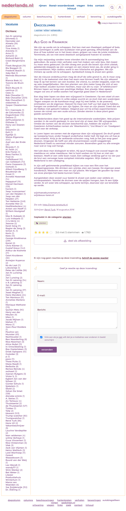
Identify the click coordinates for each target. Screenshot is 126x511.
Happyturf (11, 181)
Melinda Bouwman (16, 75)
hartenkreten (64, 500)
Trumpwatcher (14, 418)
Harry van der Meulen (13, 313)
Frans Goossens (14, 164)
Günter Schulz (13, 383)
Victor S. (10, 376)
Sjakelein (11, 386)
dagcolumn (10, 16)
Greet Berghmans (15, 60)
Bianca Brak (12, 80)
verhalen (79, 500)
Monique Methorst (16, 305)
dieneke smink (14, 396)
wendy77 (11, 467)
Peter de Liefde (14, 270)
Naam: (40, 281)
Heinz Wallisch (14, 450)
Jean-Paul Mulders (16, 327)
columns (28, 500)
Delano (9, 117)
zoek (68, 505)
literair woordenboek (61, 5)
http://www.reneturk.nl (55, 204)
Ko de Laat (11, 265)
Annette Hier (13, 203)
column (27, 16)
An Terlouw (12, 401)
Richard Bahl (13, 58)
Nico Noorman (13, 342)
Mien (8, 317)
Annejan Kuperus (15, 260)
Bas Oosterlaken (15, 349)
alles (46, 30)
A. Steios (10, 398)
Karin (8, 233)
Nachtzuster (12, 337)
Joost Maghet (13, 292)
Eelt (8, 132)
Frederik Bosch (14, 70)
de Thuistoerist (14, 406)
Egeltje (9, 134)
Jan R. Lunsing (14, 273)
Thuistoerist (12, 403)
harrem (9, 189)
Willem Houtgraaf (15, 211)
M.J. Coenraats (13, 110)
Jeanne (10, 223)
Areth (9, 46)
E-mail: (41, 295)
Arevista (10, 51)
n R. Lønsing (12, 282)
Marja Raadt (12, 364)
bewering (96, 16)
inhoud (71, 8)
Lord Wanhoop (14, 453)
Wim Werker (12, 470)
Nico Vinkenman (15, 443)
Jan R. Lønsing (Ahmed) (14, 37)
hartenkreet (64, 16)
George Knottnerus (16, 238)
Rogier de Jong (14, 228)
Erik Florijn (11, 152)
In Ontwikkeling (14, 346)
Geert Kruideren (14, 255)
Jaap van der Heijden (13, 197)
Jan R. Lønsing (14, 280)
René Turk (11, 420)
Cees (8, 93)
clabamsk (11, 102)
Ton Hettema (13, 201)
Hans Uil (10, 423)
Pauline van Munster (12, 333)
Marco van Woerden (11, 483)
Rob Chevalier (13, 95)
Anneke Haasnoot (15, 176)
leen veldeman (14, 435)
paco (8, 359)
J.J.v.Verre (11, 221)
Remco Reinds (13, 369)
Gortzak (10, 167)
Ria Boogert (12, 68)
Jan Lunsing (12, 277)
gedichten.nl (68, 502)
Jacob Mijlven (13, 319)
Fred (8, 157)
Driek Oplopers (14, 351)
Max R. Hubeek (14, 216)
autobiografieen (111, 500)
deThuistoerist (13, 120)
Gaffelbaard (12, 159)
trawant (10, 413)
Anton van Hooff (14, 208)
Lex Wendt (11, 465)
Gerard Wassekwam (13, 456)
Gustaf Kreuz (13, 248)
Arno (8, 53)
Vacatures (12, 24)
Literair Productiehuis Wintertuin (13, 477)
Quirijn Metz (12, 310)
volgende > (56, 30)
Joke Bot (10, 73)
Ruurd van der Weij (16, 460)
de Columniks (13, 112)
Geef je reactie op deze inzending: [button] (78, 268)
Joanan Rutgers (14, 374)
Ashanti (10, 56)
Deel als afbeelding (79, 240)
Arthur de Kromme (16, 250)
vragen (81, 5)
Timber (9, 408)
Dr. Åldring (12, 489)
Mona (9, 324)
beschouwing (44, 16)
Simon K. (10, 231)
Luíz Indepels (13, 218)
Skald (9, 388)
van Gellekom (13, 162)
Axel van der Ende (16, 142)
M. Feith (10, 149)
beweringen (94, 500)
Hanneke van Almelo (13, 42)
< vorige (38, 30)
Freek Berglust (14, 65)
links (90, 5)
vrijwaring (37, 505)
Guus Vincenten (14, 440)
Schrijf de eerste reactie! (95, 258)
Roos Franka (12, 154)
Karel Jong (11, 226)
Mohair (9, 322)
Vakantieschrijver (15, 425)
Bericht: (41, 310)
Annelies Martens (15, 300)
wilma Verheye (14, 438)
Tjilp (8, 411)
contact (99, 5)
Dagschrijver (12, 115)
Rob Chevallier (13, 97)
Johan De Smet (14, 391)
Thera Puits (12, 361)
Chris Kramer (13, 245)
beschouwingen (45, 500)
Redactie (10, 366)
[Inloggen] (119, 7)
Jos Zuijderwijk (14, 487)
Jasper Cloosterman (16, 105)
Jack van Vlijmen (15, 448)
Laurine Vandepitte (16, 430)
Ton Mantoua (13, 297)
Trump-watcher (14, 416)
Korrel (9, 243)
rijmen (43, 5)
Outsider (10, 354)
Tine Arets (11, 48)
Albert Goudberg (15, 169)
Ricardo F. (11, 147)
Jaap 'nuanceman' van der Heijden (16, 192)
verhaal (81, 16)
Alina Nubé (12, 344)
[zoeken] (112, 7)
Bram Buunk (12, 88)
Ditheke (10, 122)
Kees (8, 236)
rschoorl (10, 371)
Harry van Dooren (15, 125)
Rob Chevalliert (14, 100)
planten (67, 217)
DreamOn (11, 130)
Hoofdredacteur (14, 206)
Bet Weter (11, 472)
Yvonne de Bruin (15, 83)
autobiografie (114, 16)
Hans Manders (13, 295)
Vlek (8, 445)
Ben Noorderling (15, 339)
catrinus (10, 90)
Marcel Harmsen (14, 184)
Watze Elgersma (14, 137)
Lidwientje (11, 268)
